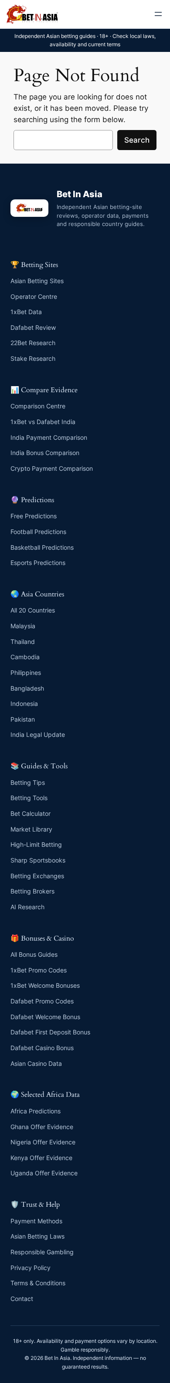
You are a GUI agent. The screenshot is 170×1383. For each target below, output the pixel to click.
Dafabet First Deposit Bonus (50, 1032)
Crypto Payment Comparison (51, 468)
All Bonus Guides (34, 954)
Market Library (31, 829)
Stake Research (32, 358)
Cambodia (25, 657)
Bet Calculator (30, 813)
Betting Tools (29, 797)
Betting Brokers (32, 891)
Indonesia (24, 703)
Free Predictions (33, 516)
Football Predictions (38, 531)
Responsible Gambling (42, 1252)
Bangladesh (27, 688)
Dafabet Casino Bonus (42, 1047)
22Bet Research (32, 342)
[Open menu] (158, 14)
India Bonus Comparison (44, 452)
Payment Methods (36, 1221)
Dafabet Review (33, 327)
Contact (21, 1298)
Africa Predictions (35, 1111)
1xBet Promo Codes (38, 970)
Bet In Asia (79, 194)
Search (137, 140)
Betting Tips (27, 782)
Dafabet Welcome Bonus (45, 1016)
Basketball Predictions (42, 547)
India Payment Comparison (48, 437)
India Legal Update (37, 734)
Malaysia (22, 626)
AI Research (27, 907)
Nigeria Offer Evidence (42, 1142)
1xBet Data (26, 311)
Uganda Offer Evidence (44, 1173)
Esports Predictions (37, 562)
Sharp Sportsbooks (37, 860)
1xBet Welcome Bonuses (45, 985)
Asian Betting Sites (37, 280)
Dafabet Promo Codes (42, 1001)
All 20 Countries (32, 610)
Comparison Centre (37, 406)
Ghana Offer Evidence (41, 1126)
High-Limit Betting (36, 844)
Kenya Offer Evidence (41, 1157)
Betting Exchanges (37, 876)
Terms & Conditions (37, 1283)
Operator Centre (33, 296)
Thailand (22, 641)
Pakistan (22, 719)
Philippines (25, 672)
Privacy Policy (30, 1267)
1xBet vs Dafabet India (42, 421)
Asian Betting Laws (37, 1236)
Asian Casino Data (36, 1063)
